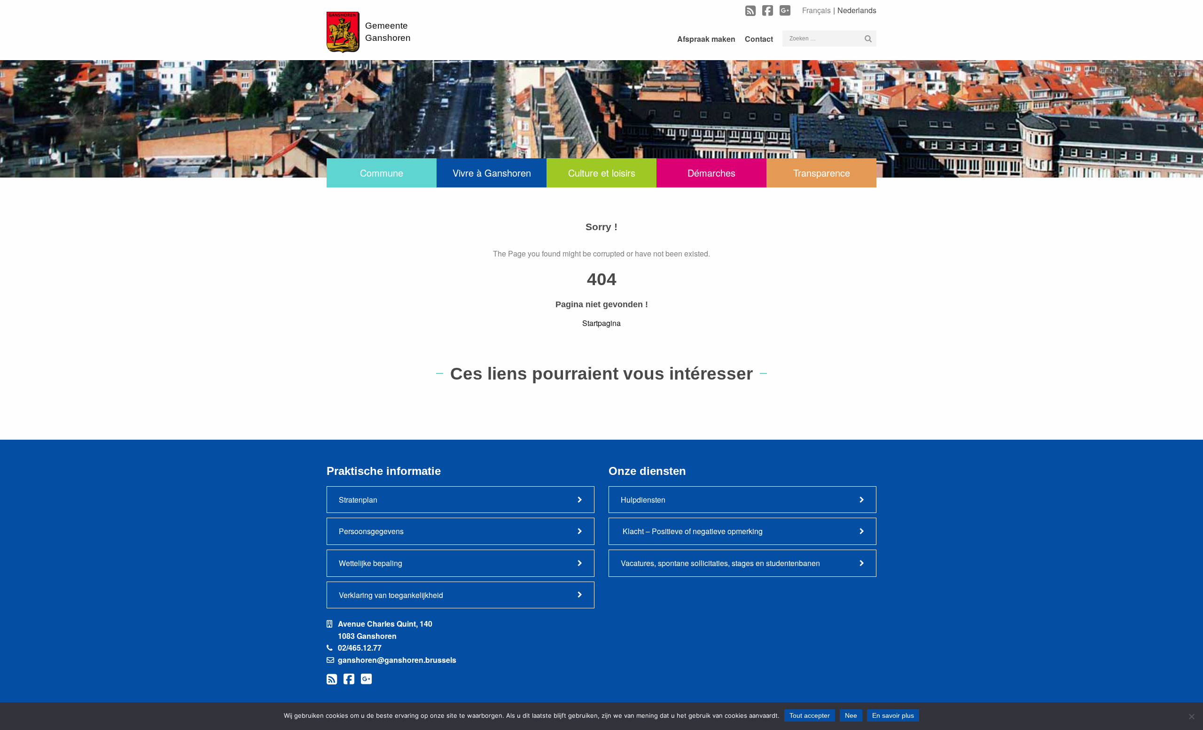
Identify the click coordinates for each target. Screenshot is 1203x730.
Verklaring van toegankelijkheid (391, 595)
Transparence (821, 172)
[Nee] (1191, 716)
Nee (851, 715)
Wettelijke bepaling (370, 563)
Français (816, 10)
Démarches (711, 172)
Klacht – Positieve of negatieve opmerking (692, 531)
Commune (381, 172)
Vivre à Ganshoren (492, 172)
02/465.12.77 (360, 647)
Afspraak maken (706, 38)
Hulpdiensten (643, 499)
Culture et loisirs (601, 172)
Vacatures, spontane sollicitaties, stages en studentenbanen (720, 563)
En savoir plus (893, 715)
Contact (759, 38)
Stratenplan (358, 499)
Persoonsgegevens (371, 531)
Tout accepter (809, 715)
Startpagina (601, 323)
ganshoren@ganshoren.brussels (397, 659)
